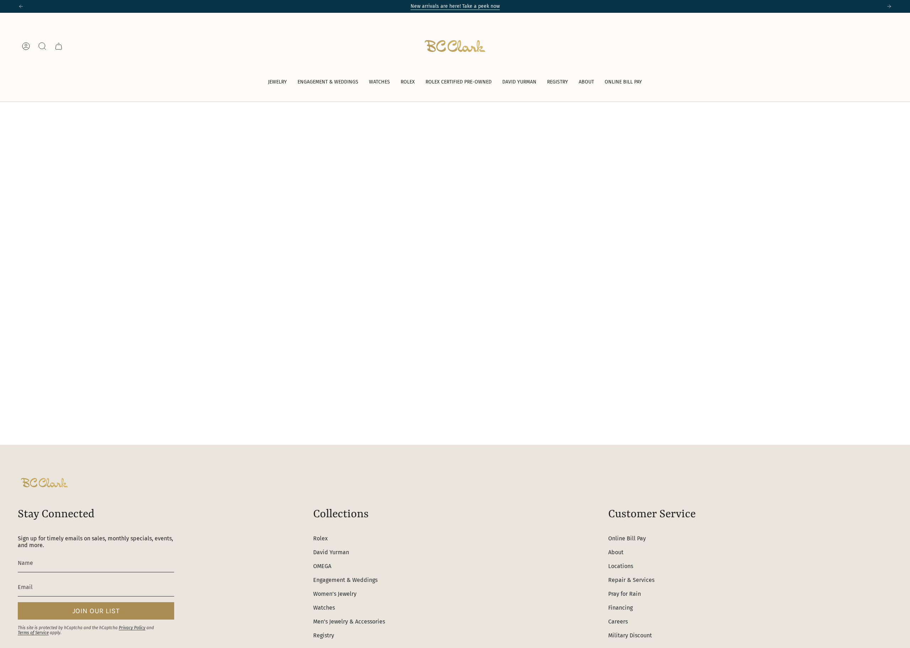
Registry (323, 635)
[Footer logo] (44, 482)
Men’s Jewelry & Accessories (349, 621)
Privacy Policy (132, 627)
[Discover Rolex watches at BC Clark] (865, 46)
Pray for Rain (624, 593)
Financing (620, 607)
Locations (620, 566)
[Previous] (21, 6)
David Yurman (331, 552)
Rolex (320, 538)
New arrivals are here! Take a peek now (455, 6)
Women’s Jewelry (335, 593)
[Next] (889, 6)
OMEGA (322, 566)
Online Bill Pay (627, 538)
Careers (618, 621)
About (615, 552)
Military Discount (630, 635)
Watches (324, 607)
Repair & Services (631, 580)
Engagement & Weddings (345, 580)
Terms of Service (33, 632)
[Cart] (58, 46)
